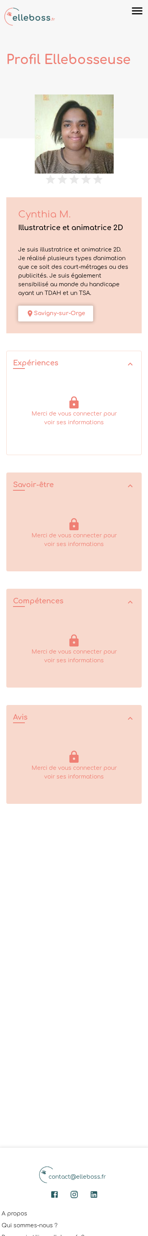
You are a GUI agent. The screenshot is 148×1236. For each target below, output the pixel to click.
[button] (74, 364)
